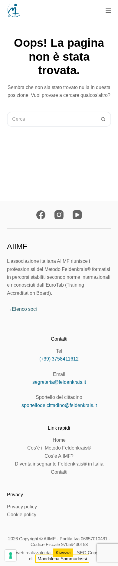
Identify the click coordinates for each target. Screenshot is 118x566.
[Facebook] (40, 214)
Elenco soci (24, 309)
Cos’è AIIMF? (59, 456)
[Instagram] (59, 214)
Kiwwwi (63, 552)
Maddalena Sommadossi (62, 558)
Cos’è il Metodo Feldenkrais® (59, 447)
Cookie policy (21, 514)
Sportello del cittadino (59, 397)
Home (59, 440)
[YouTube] (77, 214)
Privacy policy (22, 506)
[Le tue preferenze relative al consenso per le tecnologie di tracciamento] (10, 555)
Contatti (59, 472)
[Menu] (108, 10)
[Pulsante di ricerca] (103, 119)
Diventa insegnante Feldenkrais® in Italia (59, 463)
